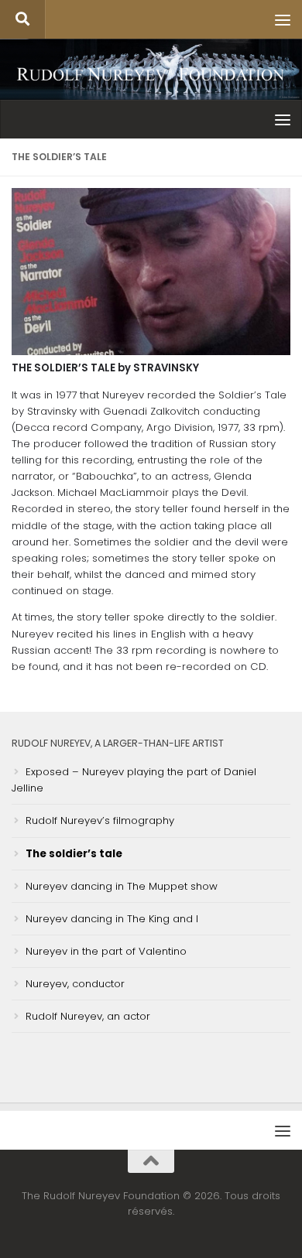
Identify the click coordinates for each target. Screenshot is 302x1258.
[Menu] (282, 19)
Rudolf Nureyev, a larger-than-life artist (118, 743)
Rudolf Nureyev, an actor (88, 1016)
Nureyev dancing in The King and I (112, 918)
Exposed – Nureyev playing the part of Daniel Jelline (134, 779)
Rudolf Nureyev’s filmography (100, 820)
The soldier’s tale (74, 853)
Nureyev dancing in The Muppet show (122, 886)
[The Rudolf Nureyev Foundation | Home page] (151, 75)
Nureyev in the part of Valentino (106, 951)
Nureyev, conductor (75, 983)
